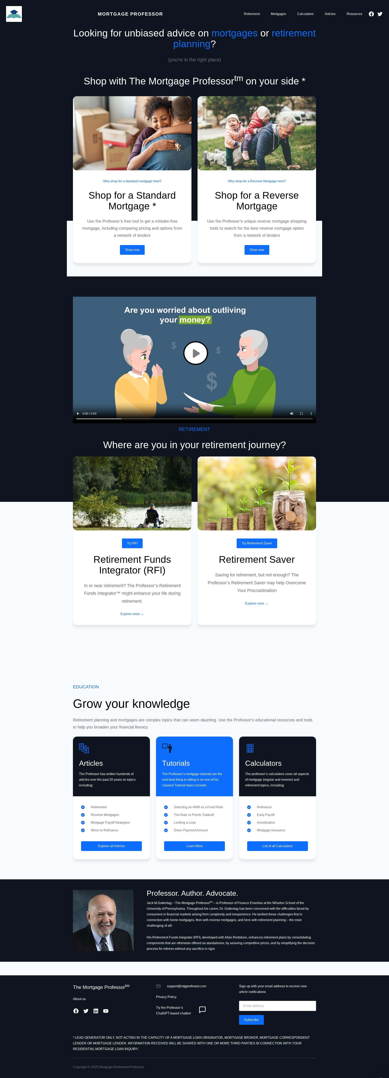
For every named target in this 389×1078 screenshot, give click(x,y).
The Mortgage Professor (101, 987)
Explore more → (132, 614)
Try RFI (132, 543)
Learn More (194, 846)
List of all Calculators (278, 846)
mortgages (235, 33)
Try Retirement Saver (257, 543)
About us (79, 999)
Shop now (132, 250)
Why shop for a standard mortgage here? (132, 181)
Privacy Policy (166, 997)
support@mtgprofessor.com (186, 986)
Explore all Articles (111, 846)
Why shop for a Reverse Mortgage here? (257, 181)
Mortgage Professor (130, 14)
